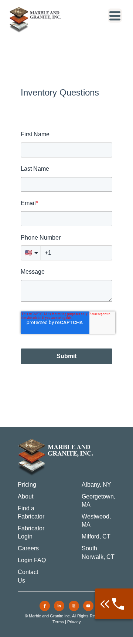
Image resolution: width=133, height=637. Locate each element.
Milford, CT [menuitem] (96, 536)
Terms (58, 622)
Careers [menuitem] (28, 548)
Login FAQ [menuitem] (32, 560)
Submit (66, 356)
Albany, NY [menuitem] (96, 484)
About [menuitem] (25, 496)
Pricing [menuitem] (27, 484)
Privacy (74, 622)
